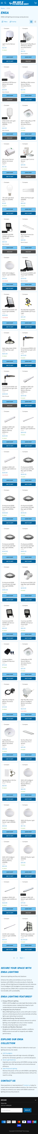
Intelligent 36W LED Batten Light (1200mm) (28, 428)
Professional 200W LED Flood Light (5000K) (28, 274)
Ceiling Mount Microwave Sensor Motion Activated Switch (8, 742)
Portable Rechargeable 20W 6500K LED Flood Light (28, 311)
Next (21, 958)
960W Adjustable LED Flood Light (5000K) (28, 935)
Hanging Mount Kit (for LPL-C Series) (9, 781)
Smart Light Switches (9, 1060)
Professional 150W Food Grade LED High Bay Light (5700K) (27, 507)
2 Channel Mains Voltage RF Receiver (8, 660)
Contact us (26, 1085)
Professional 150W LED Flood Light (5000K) (9, 310)
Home (3, 8)
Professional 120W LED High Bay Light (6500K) (28, 583)
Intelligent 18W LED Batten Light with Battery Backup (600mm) (8, 429)
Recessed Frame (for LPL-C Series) (27, 235)
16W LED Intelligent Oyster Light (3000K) (8, 821)
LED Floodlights (7, 1053)
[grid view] (31, 22)
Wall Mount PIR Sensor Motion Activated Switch (9, 84)
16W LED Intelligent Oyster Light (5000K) (8, 274)
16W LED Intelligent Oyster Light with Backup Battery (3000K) (27, 782)
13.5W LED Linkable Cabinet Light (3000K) (9, 935)
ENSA (3, 45)
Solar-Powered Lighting (10, 1068)
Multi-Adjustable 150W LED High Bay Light (9, 349)
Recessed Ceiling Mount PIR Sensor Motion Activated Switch (28, 45)
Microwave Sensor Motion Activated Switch (8, 161)
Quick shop (9, 57)
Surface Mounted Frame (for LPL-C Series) (26, 741)
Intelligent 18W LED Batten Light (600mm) (9, 468)
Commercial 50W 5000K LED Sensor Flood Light (8, 622)
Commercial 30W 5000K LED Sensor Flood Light (8, 236)
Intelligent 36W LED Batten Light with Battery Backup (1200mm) (27, 389)
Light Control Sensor (8, 44)
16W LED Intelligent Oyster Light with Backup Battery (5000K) (8, 859)
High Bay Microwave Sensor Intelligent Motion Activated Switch (27, 702)
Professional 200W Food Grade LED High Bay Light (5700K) (27, 468)
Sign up (27, 1110)
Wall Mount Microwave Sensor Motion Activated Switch (28, 84)
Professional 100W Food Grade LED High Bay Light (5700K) (27, 545)
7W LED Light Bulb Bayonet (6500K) (8, 198)
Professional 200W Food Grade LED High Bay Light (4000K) (8, 507)
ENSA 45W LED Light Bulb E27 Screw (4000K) (9, 122)
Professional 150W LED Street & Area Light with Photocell (9, 388)
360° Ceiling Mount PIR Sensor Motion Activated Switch (28, 122)
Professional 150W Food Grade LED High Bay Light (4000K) (8, 545)
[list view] (35, 22)
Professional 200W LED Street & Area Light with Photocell (28, 350)
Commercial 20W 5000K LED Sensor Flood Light (27, 622)
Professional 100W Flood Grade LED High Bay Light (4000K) (9, 584)
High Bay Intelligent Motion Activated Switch (8, 701)
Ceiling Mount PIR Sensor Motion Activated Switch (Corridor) (26, 662)
